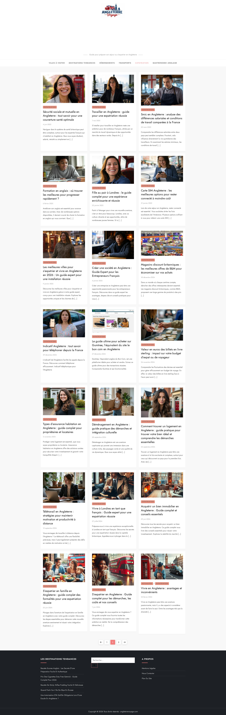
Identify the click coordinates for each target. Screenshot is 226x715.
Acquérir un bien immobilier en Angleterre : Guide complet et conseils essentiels (160, 510)
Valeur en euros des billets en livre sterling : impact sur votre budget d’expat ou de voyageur (161, 353)
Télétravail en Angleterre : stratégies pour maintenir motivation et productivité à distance (59, 517)
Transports (125, 63)
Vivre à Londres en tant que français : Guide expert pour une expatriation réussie (111, 512)
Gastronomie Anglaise (165, 63)
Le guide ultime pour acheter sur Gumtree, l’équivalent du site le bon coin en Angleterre (111, 345)
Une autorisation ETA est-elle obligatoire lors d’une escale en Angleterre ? (61, 697)
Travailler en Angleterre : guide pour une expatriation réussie (110, 114)
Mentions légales (148, 668)
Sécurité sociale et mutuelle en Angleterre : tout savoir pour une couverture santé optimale (62, 116)
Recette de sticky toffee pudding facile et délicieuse (62, 685)
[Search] (94, 665)
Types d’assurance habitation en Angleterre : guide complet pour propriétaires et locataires (62, 428)
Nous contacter (148, 673)
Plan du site (147, 678)
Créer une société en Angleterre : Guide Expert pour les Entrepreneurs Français (112, 272)
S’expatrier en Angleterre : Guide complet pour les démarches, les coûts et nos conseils (112, 598)
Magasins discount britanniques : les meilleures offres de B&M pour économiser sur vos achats (161, 268)
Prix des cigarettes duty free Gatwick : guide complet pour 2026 (59, 678)
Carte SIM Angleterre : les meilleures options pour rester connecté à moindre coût (159, 194)
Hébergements (107, 63)
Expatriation (142, 63)
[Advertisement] (113, 35)
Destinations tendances (82, 63)
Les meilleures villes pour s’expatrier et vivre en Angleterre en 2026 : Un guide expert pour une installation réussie (62, 273)
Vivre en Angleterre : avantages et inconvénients (161, 590)
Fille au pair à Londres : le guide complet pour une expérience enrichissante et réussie (111, 197)
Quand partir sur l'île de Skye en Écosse (57, 690)
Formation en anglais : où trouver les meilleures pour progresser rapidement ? (63, 195)
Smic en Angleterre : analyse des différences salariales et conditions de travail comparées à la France (161, 118)
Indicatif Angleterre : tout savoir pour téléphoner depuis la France (63, 348)
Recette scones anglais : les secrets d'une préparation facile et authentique (58, 670)
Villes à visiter (57, 63)
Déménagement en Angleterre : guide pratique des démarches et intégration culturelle (112, 428)
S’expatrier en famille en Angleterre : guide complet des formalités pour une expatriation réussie (62, 597)
